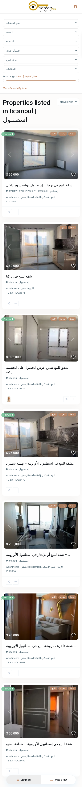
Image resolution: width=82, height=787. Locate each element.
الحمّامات (11, 69)
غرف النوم (11, 59)
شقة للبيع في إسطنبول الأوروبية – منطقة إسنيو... (40, 744)
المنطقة (10, 41)
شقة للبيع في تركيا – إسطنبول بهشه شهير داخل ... (41, 185)
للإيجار (59, 566)
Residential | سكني (37, 197)
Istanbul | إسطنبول (48, 191)
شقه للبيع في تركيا (19, 276)
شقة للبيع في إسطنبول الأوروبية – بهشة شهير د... (40, 463)
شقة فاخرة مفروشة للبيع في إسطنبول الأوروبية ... (41, 646)
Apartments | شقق (16, 197)
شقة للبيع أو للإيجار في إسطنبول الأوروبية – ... (38, 555)
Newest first (66, 101)
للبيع (53, 197)
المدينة (9, 32)
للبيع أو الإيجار (13, 50)
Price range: (9, 76)
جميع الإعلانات (13, 23)
